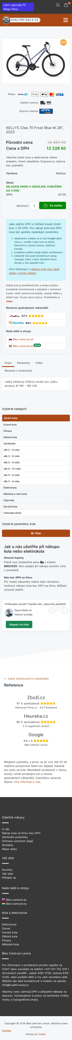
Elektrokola (9, 924)
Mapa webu (9, 849)
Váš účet (7, 873)
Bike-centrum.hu (22, 346)
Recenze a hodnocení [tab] (18, 370)
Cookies (6, 1030)
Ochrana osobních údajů (17, 841)
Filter (37, 533)
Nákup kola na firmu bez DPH (21, 833)
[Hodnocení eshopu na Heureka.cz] (16, 323)
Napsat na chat (19, 624)
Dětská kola (9, 936)
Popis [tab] (8, 362)
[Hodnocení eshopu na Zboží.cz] (15, 316)
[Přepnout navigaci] (55, 20)
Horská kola (9, 932)
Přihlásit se (9, 877)
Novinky (7, 869)
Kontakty (7, 845)
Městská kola (10, 944)
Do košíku (56, 205)
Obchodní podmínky (15, 837)
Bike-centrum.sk (22, 339)
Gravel (6, 928)
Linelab (42, 1034)
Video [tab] (39, 362)
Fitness (6, 940)
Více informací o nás (27, 781)
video (9, 301)
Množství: (23, 205)
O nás (5, 829)
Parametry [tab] (23, 362)
